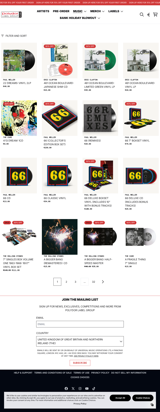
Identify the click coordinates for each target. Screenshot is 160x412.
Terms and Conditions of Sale (53, 372)
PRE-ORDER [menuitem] (61, 11)
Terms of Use (81, 372)
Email (40, 317)
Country (42, 333)
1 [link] (57, 281)
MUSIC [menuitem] (77, 11)
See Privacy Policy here (86, 356)
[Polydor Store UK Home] (11, 15)
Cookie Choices (80, 377)
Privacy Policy (100, 372)
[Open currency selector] (148, 14)
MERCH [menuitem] (95, 11)
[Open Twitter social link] (73, 388)
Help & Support (23, 372)
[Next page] (103, 282)
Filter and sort (16, 35)
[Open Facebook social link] (66, 388)
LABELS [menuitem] (113, 11)
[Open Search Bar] (141, 14)
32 (93, 281)
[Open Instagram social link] (80, 388)
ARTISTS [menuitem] (43, 11)
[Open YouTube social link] (86, 388)
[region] (80, 2)
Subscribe (80, 362)
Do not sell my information (128, 372)
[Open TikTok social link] (93, 388)
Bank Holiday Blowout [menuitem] (78, 18)
